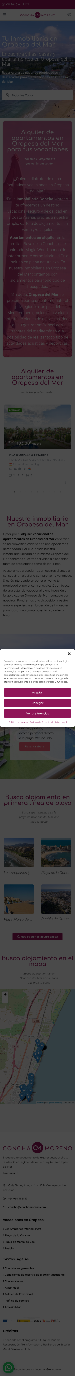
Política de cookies (18, 722)
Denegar (37, 703)
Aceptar (37, 692)
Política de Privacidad (41, 722)
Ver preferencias (37, 713)
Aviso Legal (61, 722)
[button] (69, 653)
